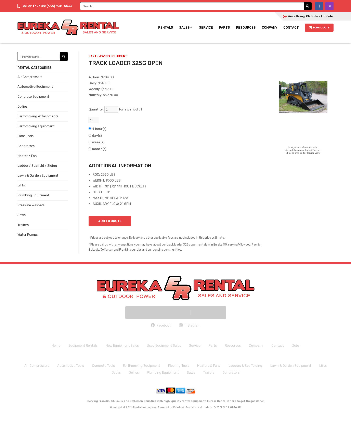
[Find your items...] (64, 56)
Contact (291, 27)
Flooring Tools (178, 366)
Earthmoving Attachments (37, 116)
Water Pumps (27, 235)
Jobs (295, 345)
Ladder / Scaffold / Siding (37, 166)
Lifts (21, 185)
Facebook (163, 325)
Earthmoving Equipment (36, 126)
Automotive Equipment (35, 87)
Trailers (23, 225)
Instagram (192, 325)
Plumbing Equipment (33, 195)
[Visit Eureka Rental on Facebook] (319, 6)
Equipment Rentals (83, 345)
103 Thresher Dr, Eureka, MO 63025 (159, 312)
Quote (321, 27)
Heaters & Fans (208, 366)
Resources (246, 27)
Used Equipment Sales (164, 345)
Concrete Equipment (33, 96)
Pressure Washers (30, 205)
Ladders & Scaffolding (245, 366)
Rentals (165, 27)
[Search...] (307, 6)
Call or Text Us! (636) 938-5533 (47, 6)
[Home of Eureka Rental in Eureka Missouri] (68, 27)
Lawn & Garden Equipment (37, 175)
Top (343, 414)
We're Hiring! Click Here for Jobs (311, 16)
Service (206, 27)
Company (269, 27)
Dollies (22, 106)
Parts (224, 27)
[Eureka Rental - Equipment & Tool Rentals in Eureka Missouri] (176, 288)
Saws (21, 215)
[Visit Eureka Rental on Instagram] (329, 6)
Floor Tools (25, 136)
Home (56, 345)
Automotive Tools (70, 366)
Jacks (116, 372)
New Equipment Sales (122, 345)
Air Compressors (29, 77)
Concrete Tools (103, 366)
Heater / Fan (27, 156)
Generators (26, 146)
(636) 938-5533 (210, 312)
